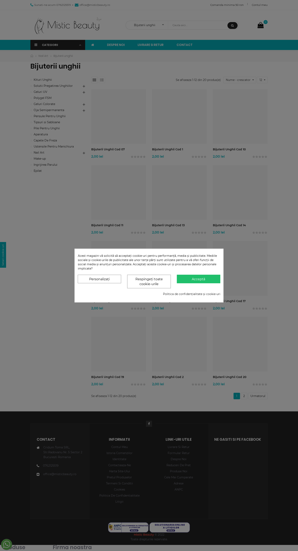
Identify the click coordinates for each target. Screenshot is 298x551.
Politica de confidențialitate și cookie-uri (191, 294)
